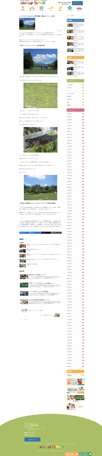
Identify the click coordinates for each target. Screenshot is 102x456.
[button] (83, 15)
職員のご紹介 (49, 443)
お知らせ (21, 239)
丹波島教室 (69, 375)
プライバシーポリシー (65, 443)
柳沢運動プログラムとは (28, 443)
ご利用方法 (40, 443)
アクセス (59, 443)
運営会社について (73, 443)
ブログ (45, 443)
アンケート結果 (54, 443)
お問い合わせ (78, 3)
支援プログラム (35, 443)
